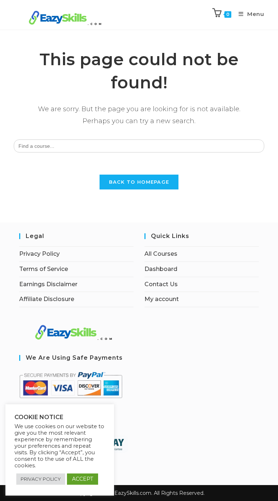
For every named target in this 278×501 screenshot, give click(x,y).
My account (161, 299)
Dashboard (160, 269)
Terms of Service (43, 269)
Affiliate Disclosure (46, 299)
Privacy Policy (39, 253)
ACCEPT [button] (82, 479)
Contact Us (161, 284)
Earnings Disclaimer (48, 284)
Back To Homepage (139, 182)
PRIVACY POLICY (41, 479)
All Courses (160, 253)
